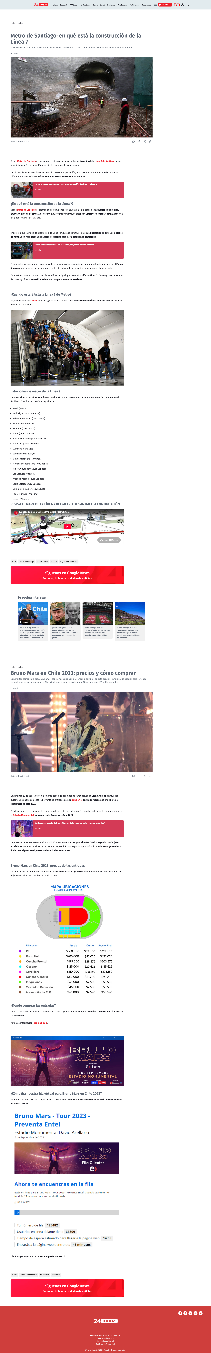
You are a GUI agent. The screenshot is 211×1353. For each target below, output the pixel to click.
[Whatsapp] (133, 141)
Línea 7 (54, 561)
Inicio (13, 23)
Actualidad (85, 5)
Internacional (99, 5)
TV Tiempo (74, 5)
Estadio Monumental (28, 1274)
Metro (14, 561)
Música (14, 1274)
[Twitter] (144, 141)
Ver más (38, 190)
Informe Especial (60, 5)
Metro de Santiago (27, 561)
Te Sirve (20, 23)
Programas (146, 5)
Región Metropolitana (68, 561)
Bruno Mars (44, 1274)
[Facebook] (139, 141)
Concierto (56, 1274)
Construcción (42, 561)
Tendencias (122, 5)
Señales (165, 5)
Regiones (111, 5)
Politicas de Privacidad (105, 1344)
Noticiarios (134, 5)
